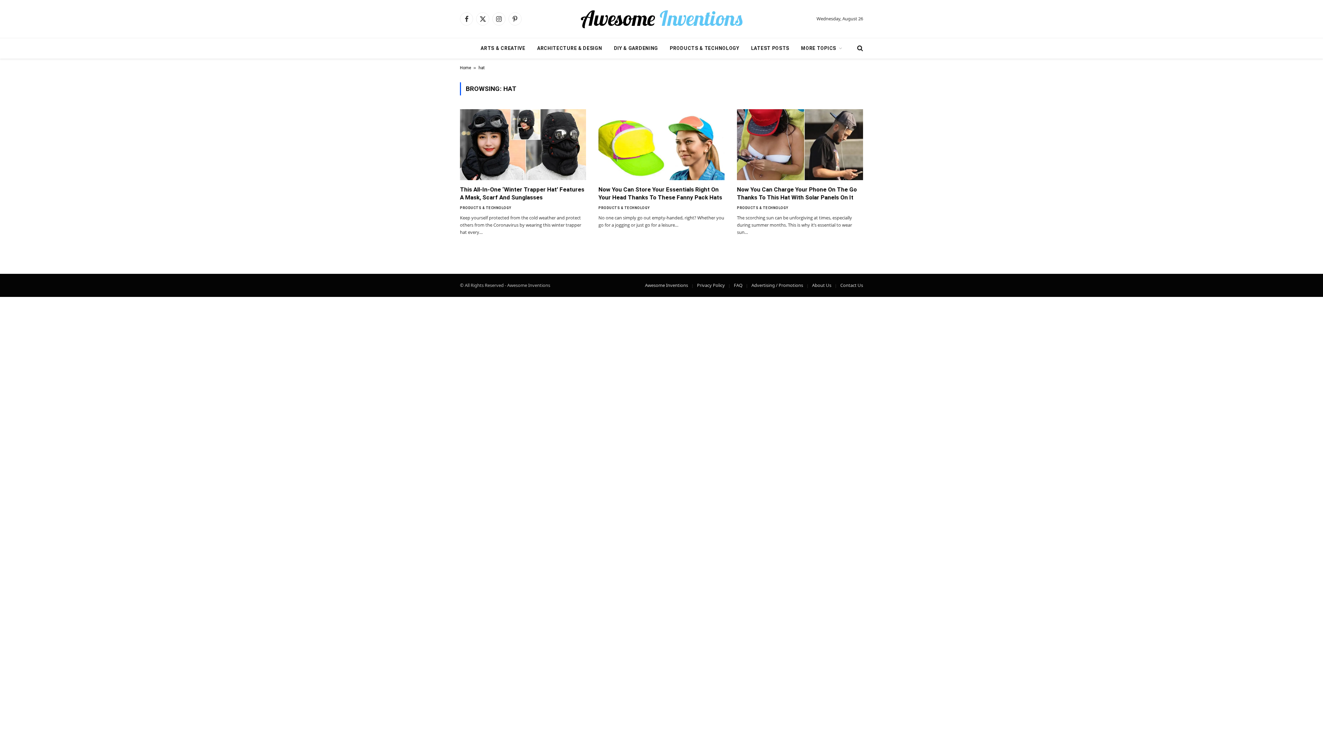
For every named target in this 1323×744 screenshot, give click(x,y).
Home (465, 67)
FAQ (738, 285)
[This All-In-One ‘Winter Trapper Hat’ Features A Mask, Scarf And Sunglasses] (523, 144)
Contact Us (851, 285)
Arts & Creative (503, 48)
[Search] (859, 48)
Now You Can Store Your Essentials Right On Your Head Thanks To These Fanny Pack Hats (660, 193)
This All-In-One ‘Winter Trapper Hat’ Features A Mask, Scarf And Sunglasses (522, 193)
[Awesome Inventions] (661, 19)
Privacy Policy (711, 285)
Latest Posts (770, 48)
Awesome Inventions (666, 285)
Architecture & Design (569, 48)
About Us (821, 285)
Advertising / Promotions (777, 285)
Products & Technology (704, 48)
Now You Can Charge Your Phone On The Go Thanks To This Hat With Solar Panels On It (797, 193)
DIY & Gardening (636, 48)
